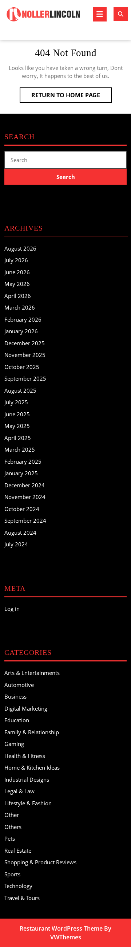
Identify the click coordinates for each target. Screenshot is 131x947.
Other (11, 814)
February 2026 (22, 319)
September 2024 (25, 520)
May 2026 (17, 283)
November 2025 (24, 354)
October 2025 (21, 366)
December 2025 (24, 343)
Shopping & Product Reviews (40, 862)
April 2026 (17, 295)
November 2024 (24, 496)
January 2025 (21, 473)
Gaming (14, 743)
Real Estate (17, 850)
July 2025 (16, 402)
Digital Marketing (25, 708)
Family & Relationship (31, 732)
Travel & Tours (22, 897)
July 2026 (16, 260)
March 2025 (19, 449)
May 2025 (17, 425)
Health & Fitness (24, 755)
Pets (9, 838)
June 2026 (17, 272)
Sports (12, 874)
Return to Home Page (71, 97)
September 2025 (25, 378)
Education (16, 720)
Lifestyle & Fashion (28, 803)
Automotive (19, 684)
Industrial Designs (26, 779)
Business (15, 696)
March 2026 (19, 307)
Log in (12, 608)
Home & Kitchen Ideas (32, 767)
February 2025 (22, 461)
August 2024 (20, 532)
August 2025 (20, 390)
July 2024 (16, 544)
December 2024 (24, 485)
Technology (18, 885)
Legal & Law (19, 791)
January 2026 (21, 331)
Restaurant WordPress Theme (61, 928)
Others (12, 826)
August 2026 (20, 248)
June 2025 (17, 414)
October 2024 (21, 508)
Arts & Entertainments (32, 672)
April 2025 (17, 437)
